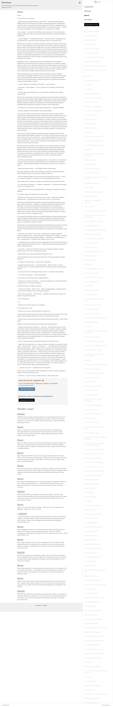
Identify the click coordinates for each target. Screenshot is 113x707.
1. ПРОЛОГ (22, 513)
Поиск (97, 2)
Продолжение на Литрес (91, 24)
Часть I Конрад (88, 19)
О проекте (38, 605)
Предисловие (87, 11)
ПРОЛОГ (21, 414)
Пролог (20, 427)
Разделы (44, 605)
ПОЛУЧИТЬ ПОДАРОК (26, 389)
